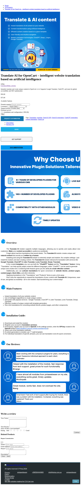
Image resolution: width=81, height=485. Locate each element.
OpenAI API (47, 117)
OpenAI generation (58, 117)
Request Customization (12, 118)
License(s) (4, 106)
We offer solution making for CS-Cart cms (19, 481)
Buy (3, 114)
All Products (9, 7)
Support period (5, 108)
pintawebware (22, 472)
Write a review (11, 86)
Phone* (3, 448)
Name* (3, 444)
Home (7, 5)
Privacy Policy (7, 473)
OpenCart (41, 119)
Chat (75, 481)
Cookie (7, 480)
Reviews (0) (10, 124)
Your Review (5, 427)
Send (8, 456)
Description (10, 123)
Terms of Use (9, 478)
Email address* (5, 446)
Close (3, 456)
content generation (31, 119)
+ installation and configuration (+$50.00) (16, 112)
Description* (5, 454)
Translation (32, 117)
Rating (3, 430)
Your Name (4, 418)
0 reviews (4, 86)
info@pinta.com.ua (55, 472)
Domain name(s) (6, 104)
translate (39, 117)
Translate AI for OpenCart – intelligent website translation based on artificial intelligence (32, 9)
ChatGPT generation (71, 117)
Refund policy (9, 476)
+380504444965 (38, 472)
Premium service (6, 110)
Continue (76, 432)
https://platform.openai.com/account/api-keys (32, 328)
